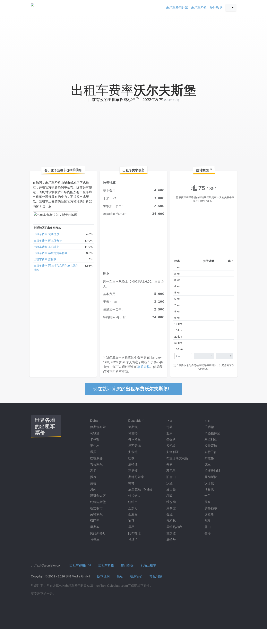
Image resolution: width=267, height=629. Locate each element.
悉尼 (92, 470)
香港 (207, 533)
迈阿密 (94, 520)
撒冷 (92, 477)
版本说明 (103, 576)
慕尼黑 (171, 470)
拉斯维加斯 (212, 470)
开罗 (169, 464)
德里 (207, 464)
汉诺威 (209, 483)
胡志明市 (96, 508)
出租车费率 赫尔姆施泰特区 (50, 253)
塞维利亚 (210, 439)
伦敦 (169, 427)
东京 (207, 420)
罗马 (207, 502)
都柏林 (171, 520)
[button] (231, 7)
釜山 (207, 527)
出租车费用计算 (177, 7)
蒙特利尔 (96, 514)
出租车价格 (199, 7)
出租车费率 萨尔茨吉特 (48, 240)
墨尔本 (94, 445)
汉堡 (169, 483)
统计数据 (216, 7)
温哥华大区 (97, 495)
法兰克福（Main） (140, 489)
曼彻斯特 (210, 477)
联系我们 (136, 576)
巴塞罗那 (96, 458)
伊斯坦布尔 (97, 427)
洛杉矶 (209, 489)
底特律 (132, 464)
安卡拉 (132, 452)
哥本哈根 (134, 439)
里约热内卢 (174, 527)
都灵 (207, 520)
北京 (169, 433)
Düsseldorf (135, 420)
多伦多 (171, 445)
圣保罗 (171, 439)
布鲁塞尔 (96, 464)
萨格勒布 (210, 508)
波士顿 (171, 489)
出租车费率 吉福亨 (45, 259)
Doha (93, 420)
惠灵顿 (132, 470)
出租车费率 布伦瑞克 (46, 246)
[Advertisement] (133, 45)
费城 (169, 514)
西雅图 (132, 514)
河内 (92, 489)
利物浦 (94, 433)
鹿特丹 (171, 539)
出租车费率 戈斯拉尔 (46, 234)
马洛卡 (132, 539)
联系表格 (143, 366)
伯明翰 (209, 427)
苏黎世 (171, 508)
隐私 (120, 576)
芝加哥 (132, 508)
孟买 (92, 452)
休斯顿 (132, 427)
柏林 (130, 483)
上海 (169, 420)
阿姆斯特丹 (97, 533)
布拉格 (209, 458)
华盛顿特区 (212, 433)
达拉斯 (209, 514)
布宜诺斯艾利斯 (177, 458)
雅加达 (171, 533)
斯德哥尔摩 (135, 477)
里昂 (130, 527)
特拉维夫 (134, 495)
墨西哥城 (134, 445)
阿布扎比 (134, 533)
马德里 (94, 539)
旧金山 (171, 477)
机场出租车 (148, 565)
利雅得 (132, 433)
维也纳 (171, 502)
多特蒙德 (210, 445)
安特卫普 (210, 452)
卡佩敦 (94, 439)
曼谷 (92, 483)
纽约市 (132, 502)
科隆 (169, 495)
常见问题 (156, 576)
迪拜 (130, 520)
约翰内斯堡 (97, 502)
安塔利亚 (172, 452)
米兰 (207, 495)
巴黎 (130, 458)
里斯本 (94, 527)
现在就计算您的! (132, 388)
